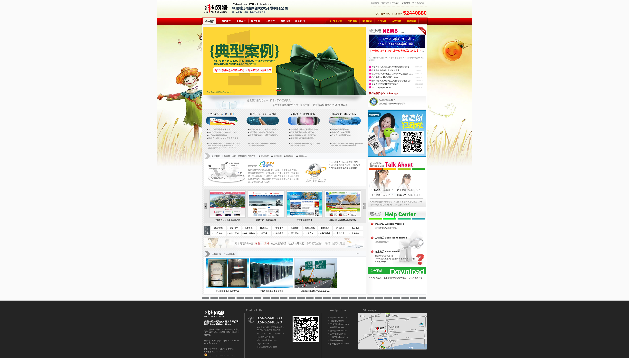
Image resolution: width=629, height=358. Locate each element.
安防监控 (270, 21)
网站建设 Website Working (389, 223)
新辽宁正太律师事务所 (266, 220)
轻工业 (264, 233)
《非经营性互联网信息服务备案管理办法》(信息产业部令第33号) (396, 258)
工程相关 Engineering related (391, 237)
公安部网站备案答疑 (384, 256)
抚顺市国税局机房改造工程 (271, 291)
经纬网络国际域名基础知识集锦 (344, 162)
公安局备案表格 (415, 278)
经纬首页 (209, 21)
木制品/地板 (310, 228)
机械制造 (295, 228)
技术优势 (352, 21)
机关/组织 (249, 228)
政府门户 (234, 228)
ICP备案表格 (380, 261)
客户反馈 (334, 344)
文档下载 (334, 337)
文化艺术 (310, 233)
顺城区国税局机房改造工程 (227, 291)
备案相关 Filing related (387, 251)
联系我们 (396, 3)
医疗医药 (295, 233)
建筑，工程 (234, 233)
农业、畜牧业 (249, 233)
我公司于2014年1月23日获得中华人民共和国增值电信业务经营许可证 (393, 74)
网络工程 (285, 21)
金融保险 (356, 233)
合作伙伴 (381, 21)
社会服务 (218, 233)
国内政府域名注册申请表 (386, 228)
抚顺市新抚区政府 (304, 220)
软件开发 (255, 21)
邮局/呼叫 (300, 21)
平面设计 (241, 21)
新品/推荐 (218, 228)
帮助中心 (334, 340)
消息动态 (334, 321)
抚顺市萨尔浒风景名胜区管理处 (343, 220)
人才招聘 (396, 21)
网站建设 (226, 21)
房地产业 (340, 233)
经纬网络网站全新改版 (381, 87)
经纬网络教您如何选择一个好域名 (345, 165)
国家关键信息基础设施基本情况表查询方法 (390, 67)
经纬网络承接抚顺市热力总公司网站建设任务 (391, 81)
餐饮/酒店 (325, 228)
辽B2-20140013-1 (221, 352)
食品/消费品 (325, 233)
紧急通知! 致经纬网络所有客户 (385, 84)
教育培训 (340, 228)
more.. (358, 253)
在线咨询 (406, 3)
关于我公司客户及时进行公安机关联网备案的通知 (398, 50)
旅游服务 (279, 228)
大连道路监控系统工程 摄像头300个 (315, 291)
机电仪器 (279, 233)
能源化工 (264, 228)
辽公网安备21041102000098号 (221, 356)
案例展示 (367, 21)
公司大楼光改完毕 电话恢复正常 (386, 70)
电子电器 (356, 228)
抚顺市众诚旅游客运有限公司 (227, 220)
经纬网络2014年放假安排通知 (385, 77)
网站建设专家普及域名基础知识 (344, 168)
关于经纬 (337, 21)
